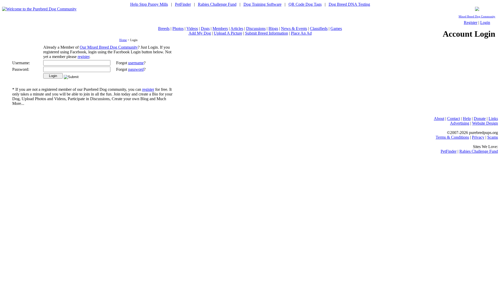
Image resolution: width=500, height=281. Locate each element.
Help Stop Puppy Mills (149, 4)
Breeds (164, 28)
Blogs (273, 28)
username (136, 63)
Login (485, 22)
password (136, 69)
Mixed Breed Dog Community (477, 16)
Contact (453, 118)
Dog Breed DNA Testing (349, 4)
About (439, 118)
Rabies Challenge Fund (217, 4)
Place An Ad (301, 33)
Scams (492, 137)
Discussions (256, 28)
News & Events (294, 28)
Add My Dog (200, 33)
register (83, 56)
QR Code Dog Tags (305, 4)
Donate (480, 118)
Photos (178, 28)
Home (123, 40)
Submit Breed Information (266, 33)
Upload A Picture (228, 33)
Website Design (485, 123)
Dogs (205, 28)
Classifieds (319, 28)
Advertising (459, 123)
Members (220, 28)
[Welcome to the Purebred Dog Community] (39, 9)
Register (470, 22)
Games (336, 28)
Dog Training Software (262, 4)
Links (493, 118)
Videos (192, 28)
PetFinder (183, 4)
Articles (236, 28)
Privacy (478, 137)
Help (467, 118)
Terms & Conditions (452, 137)
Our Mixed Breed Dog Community (109, 47)
